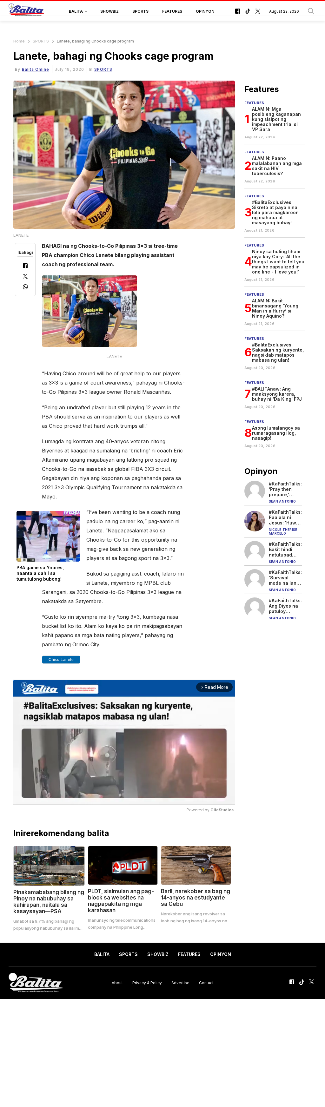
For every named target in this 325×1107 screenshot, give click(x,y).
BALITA (76, 11)
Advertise (180, 982)
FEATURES (172, 11)
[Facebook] (25, 266)
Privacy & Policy (147, 982)
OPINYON (205, 11)
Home (19, 41)
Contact (206, 982)
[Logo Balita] (26, 11)
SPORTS (140, 11)
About (117, 982)
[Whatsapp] (25, 287)
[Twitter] (25, 277)
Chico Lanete (61, 659)
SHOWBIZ (109, 11)
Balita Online (35, 69)
